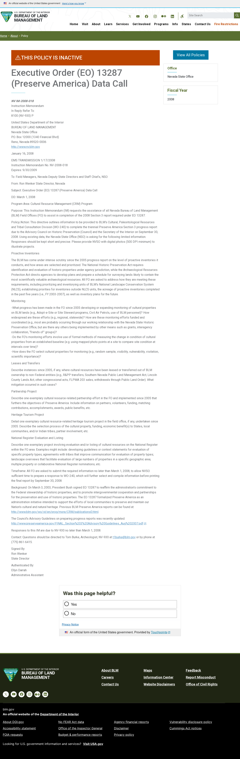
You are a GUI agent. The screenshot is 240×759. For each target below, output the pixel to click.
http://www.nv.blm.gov (25, 147)
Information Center (158, 677)
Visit (85, 24)
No (73, 613)
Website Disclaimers (159, 684)
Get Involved (141, 24)
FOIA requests (13, 734)
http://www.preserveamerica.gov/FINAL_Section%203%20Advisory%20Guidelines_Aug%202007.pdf (77, 523)
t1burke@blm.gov (124, 537)
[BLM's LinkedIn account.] (172, 16)
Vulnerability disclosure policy (191, 722)
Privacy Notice (70, 624)
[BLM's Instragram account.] (155, 16)
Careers (107, 677)
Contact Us (203, 24)
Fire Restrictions (226, 24)
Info (175, 24)
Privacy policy (124, 734)
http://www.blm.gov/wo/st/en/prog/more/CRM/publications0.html (54, 512)
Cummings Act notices (186, 728)
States (186, 24)
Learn (108, 24)
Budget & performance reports (80, 734)
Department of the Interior (59, 714)
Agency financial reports (131, 722)
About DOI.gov (13, 722)
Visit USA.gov (93, 744)
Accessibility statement (19, 728)
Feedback (193, 670)
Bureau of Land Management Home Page (29, 16)
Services (122, 24)
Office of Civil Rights (202, 684)
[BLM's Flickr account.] (164, 14)
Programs (161, 24)
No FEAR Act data (71, 722)
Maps (148, 670)
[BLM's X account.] (129, 14)
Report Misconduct (201, 677)
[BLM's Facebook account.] (146, 16)
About (96, 24)
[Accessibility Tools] (182, 16)
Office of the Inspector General (80, 728)
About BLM (109, 670)
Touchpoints (159, 632)
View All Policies (191, 55)
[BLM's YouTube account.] (138, 16)
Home (74, 24)
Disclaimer (121, 728)
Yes (74, 604)
